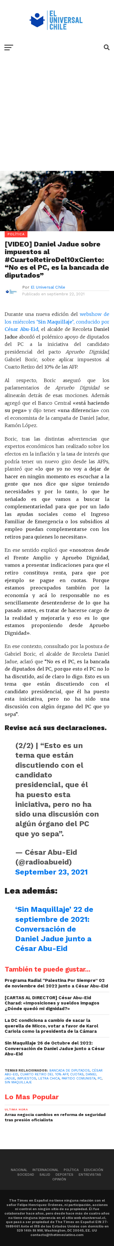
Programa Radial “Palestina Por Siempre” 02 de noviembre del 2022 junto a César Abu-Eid (56, 983)
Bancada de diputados (69, 1070)
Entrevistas (90, 1175)
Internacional (45, 1170)
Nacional (19, 1170)
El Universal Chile (48, 287)
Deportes (64, 1175)
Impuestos (26, 1078)
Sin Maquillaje (18, 1082)
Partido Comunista (79, 1078)
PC (100, 1078)
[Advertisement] (57, 118)
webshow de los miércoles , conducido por (57, 321)
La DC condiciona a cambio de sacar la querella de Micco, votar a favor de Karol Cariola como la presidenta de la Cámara (51, 1026)
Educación (93, 1170)
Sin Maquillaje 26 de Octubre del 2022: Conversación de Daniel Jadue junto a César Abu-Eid (55, 1048)
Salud (44, 1175)
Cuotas (77, 1074)
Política (71, 1170)
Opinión (59, 1179)
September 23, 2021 (51, 871)
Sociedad (25, 1175)
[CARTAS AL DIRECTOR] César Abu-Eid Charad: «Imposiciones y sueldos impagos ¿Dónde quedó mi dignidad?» (52, 1003)
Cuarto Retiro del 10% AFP (44, 1074)
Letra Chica (49, 1078)
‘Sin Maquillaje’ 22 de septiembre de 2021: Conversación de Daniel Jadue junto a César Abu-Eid (54, 929)
